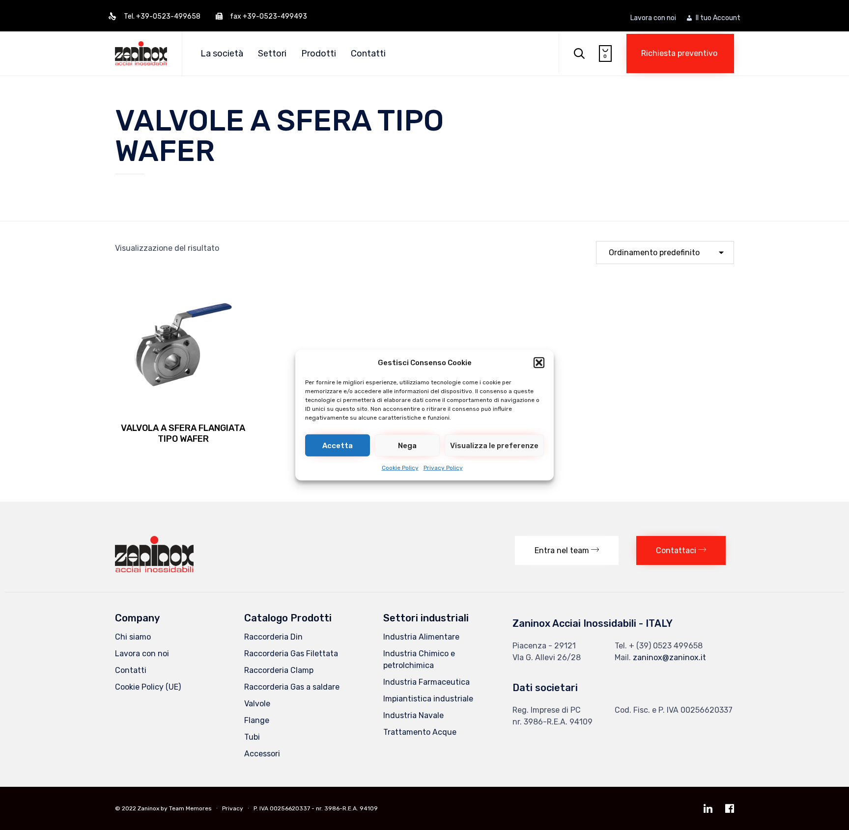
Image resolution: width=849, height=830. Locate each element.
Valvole (257, 703)
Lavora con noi (653, 18)
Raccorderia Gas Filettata (291, 653)
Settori (272, 53)
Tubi (252, 737)
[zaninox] (154, 569)
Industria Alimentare (421, 637)
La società (221, 53)
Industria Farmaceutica (426, 682)
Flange (256, 720)
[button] (539, 363)
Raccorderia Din (273, 637)
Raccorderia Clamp (278, 670)
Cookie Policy (400, 467)
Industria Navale (413, 715)
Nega (407, 445)
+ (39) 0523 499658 (666, 645)
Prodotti (318, 53)
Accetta (337, 445)
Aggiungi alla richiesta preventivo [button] (183, 408)
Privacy (232, 808)
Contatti (368, 53)
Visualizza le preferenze (494, 445)
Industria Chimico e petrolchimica (419, 659)
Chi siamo (133, 637)
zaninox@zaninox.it (669, 657)
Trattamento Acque (419, 732)
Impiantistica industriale (428, 698)
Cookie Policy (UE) (148, 687)
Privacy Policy (443, 467)
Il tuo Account (718, 18)
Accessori (262, 753)
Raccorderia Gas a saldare (292, 687)
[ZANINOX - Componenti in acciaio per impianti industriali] (141, 53)
